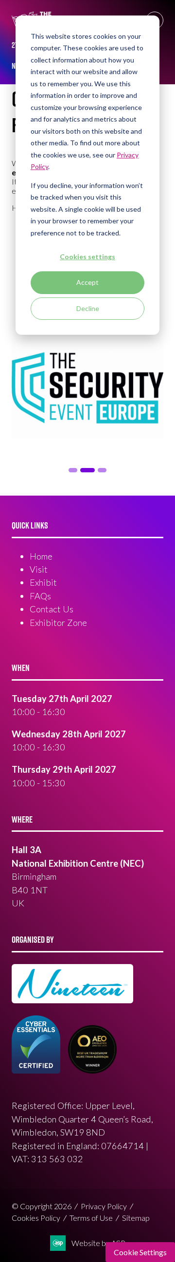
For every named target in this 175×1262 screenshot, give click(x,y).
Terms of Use (91, 1217)
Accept (87, 282)
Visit (39, 569)
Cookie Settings (140, 1252)
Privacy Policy (104, 1206)
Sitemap (136, 1217)
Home (41, 556)
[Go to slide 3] (87, 470)
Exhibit (43, 582)
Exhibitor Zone (58, 622)
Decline (87, 308)
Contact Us (51, 609)
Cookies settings (87, 256)
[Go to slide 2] (73, 470)
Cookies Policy (36, 1217)
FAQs (40, 596)
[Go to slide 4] (102, 470)
